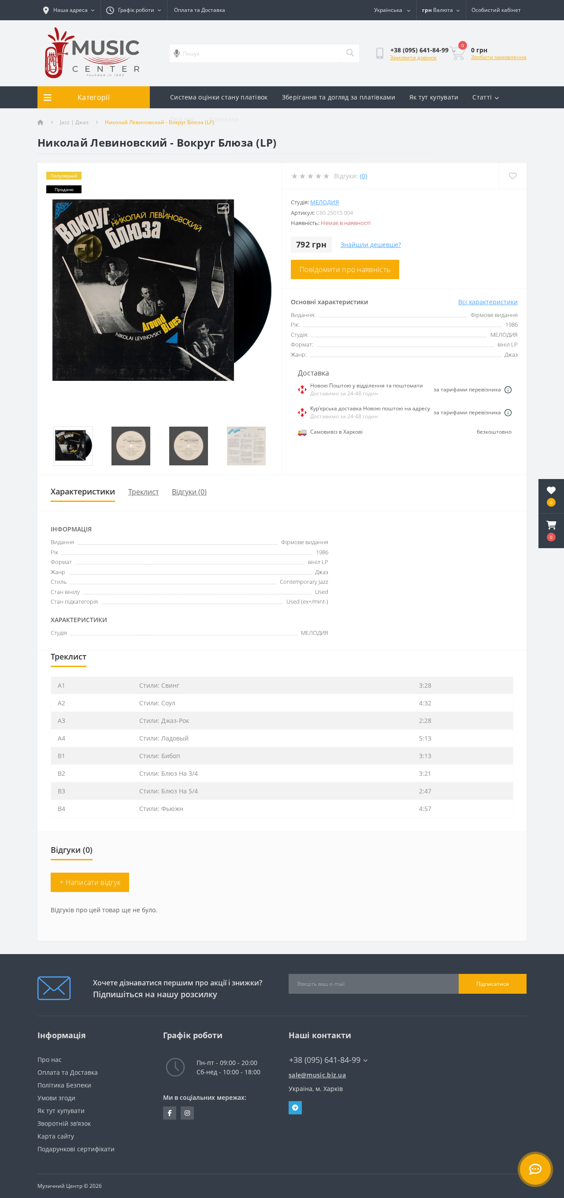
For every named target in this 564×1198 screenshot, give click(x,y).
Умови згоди (56, 1098)
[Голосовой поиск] (177, 53)
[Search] (350, 53)
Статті (482, 97)
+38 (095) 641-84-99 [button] (324, 1060)
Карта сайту (55, 1136)
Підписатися (492, 984)
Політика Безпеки (64, 1085)
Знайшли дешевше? (371, 244)
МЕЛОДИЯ (324, 202)
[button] (551, 531)
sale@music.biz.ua (317, 1075)
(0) (363, 176)
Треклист (143, 492)
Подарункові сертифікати (76, 1149)
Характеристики (83, 491)
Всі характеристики (488, 302)
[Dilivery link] (508, 390)
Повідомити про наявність (345, 269)
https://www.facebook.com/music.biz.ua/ (169, 1113)
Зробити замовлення (499, 57)
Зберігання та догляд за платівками (338, 97)
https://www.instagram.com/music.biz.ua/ (187, 1113)
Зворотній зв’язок (64, 1123)
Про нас (182, 119)
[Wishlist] (513, 176)
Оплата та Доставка (199, 10)
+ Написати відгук (89, 882)
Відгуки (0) (189, 492)
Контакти (223, 119)
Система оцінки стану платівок (219, 97)
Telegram (295, 1107)
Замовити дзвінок (413, 57)
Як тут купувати (434, 97)
